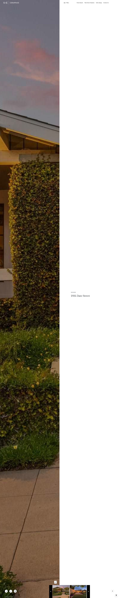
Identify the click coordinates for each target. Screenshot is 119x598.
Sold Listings (99, 2)
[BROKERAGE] (15, 591)
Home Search (80, 2)
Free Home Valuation (89, 2)
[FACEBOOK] (6, 591)
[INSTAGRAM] (10, 591)
